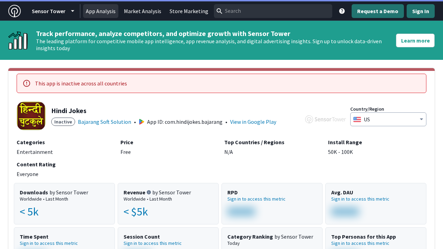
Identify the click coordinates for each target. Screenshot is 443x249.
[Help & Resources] (342, 11)
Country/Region (367, 109)
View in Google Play (253, 121)
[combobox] (273, 11)
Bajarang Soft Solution (104, 121)
